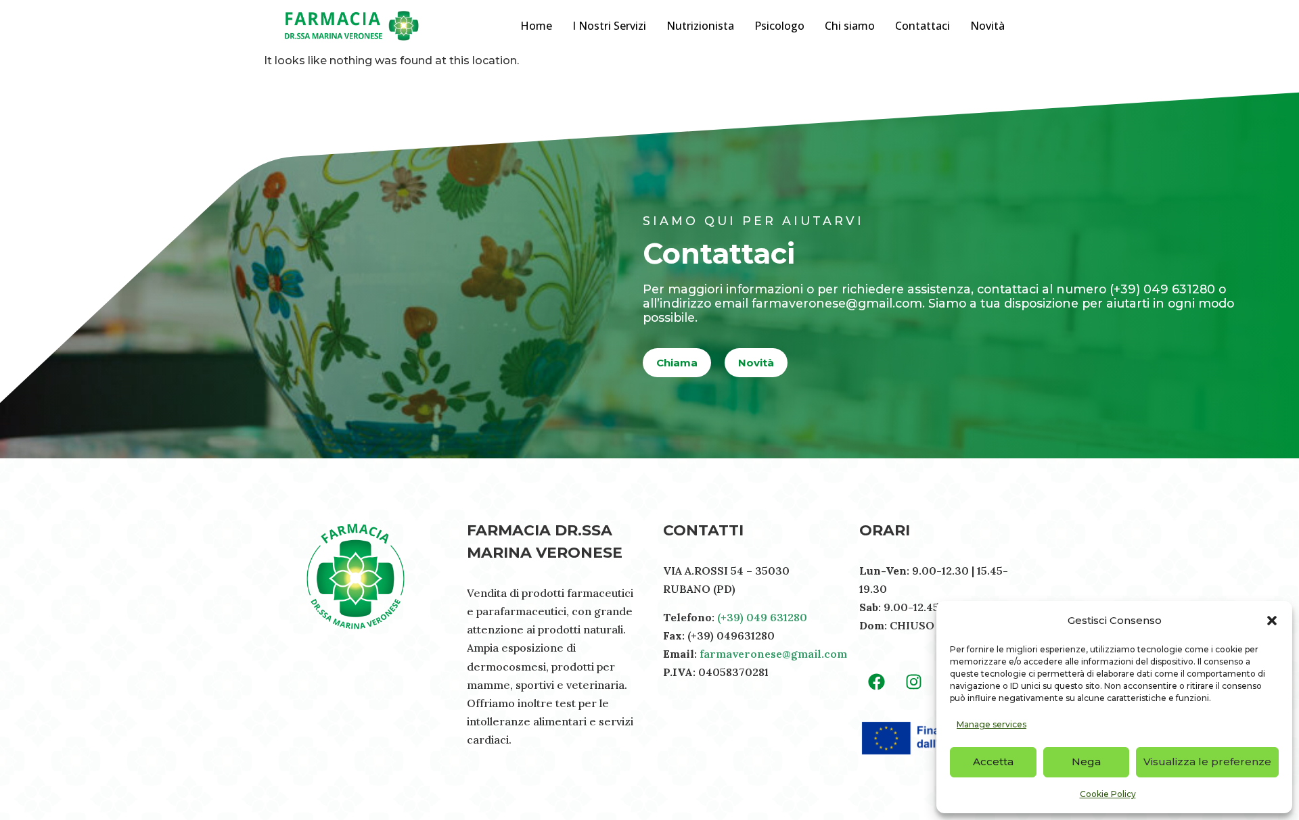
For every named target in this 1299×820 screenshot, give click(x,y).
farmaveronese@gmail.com (773, 653)
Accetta (993, 761)
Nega (1086, 761)
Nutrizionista (700, 25)
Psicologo (779, 25)
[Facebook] (876, 682)
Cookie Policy (1108, 794)
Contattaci (922, 25)
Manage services (991, 724)
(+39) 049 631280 (762, 617)
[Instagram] (913, 682)
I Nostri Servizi (609, 25)
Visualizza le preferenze (1207, 761)
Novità (987, 25)
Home (536, 25)
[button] (1272, 620)
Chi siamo (850, 25)
